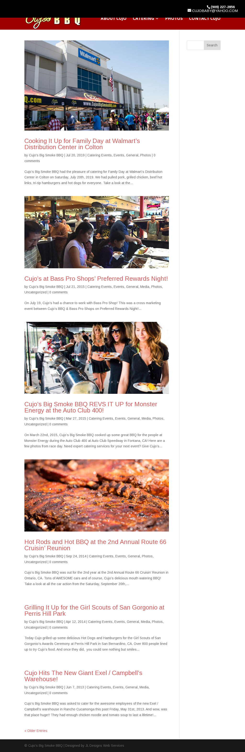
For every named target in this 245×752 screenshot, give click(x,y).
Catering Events (99, 155)
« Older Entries (35, 731)
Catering (143, 19)
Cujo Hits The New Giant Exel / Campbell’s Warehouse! (83, 676)
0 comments (58, 292)
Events (119, 155)
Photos (174, 19)
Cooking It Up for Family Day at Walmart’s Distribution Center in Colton (82, 144)
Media (144, 287)
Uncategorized (35, 292)
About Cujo (114, 19)
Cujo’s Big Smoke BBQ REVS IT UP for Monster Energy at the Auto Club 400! (90, 407)
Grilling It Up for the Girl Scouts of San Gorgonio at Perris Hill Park (94, 610)
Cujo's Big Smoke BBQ (46, 155)
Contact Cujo (205, 19)
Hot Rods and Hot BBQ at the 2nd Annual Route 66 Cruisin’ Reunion (95, 545)
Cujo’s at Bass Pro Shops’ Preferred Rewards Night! (96, 278)
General (132, 155)
